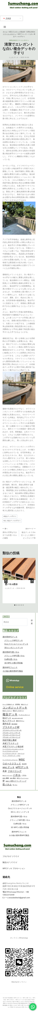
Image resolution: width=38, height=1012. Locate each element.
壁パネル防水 (11, 584)
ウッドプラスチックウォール (10, 760)
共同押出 (17, 704)
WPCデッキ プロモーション (14, 868)
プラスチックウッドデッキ (12, 730)
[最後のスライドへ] (6, 580)
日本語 (8, 18)
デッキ (16, 57)
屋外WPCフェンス (10, 667)
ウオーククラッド (12, 763)
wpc (22, 759)
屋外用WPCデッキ (10, 637)
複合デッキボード (7, 710)
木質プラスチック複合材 (13, 746)
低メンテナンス (9, 721)
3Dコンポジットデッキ (13, 648)
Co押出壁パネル (10, 659)
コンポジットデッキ (15, 707)
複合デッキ (10, 714)
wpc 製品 (13, 778)
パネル (17, 774)
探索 (32, 622)
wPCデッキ (22, 767)
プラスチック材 (11, 727)
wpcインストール (7, 775)
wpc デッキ (9, 767)
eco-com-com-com (17, 718)
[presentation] (19, 569)
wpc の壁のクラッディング (16, 781)
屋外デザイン (20, 721)
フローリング (20, 753)
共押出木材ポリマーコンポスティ (19, 40)
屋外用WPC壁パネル (11, 652)
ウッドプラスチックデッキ (10, 751)
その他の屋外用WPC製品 (13, 671)
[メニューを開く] (6, 27)
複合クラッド (24, 704)
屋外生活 (7, 723)
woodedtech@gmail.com (19, 898)
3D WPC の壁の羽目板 (13, 663)
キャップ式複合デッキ (8, 704)
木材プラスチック (11, 743)
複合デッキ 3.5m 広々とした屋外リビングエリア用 (28, 533)
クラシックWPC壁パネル (14, 656)
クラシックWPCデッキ (13, 640)
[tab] (14, 605)
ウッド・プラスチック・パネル (11, 755)
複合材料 (24, 764)
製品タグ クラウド (10, 862)
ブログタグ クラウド (11, 856)
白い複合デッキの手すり (12, 521)
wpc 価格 (6, 778)
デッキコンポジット (24, 715)
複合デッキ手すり (9, 516)
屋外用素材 (14, 724)
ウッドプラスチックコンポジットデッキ (13, 749)
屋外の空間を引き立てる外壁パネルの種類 (10, 533)
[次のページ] (32, 580)
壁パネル (7, 784)
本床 (5, 771)
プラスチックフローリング (11, 735)
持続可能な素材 (10, 740)
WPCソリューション (22, 778)
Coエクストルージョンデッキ (16, 644)
